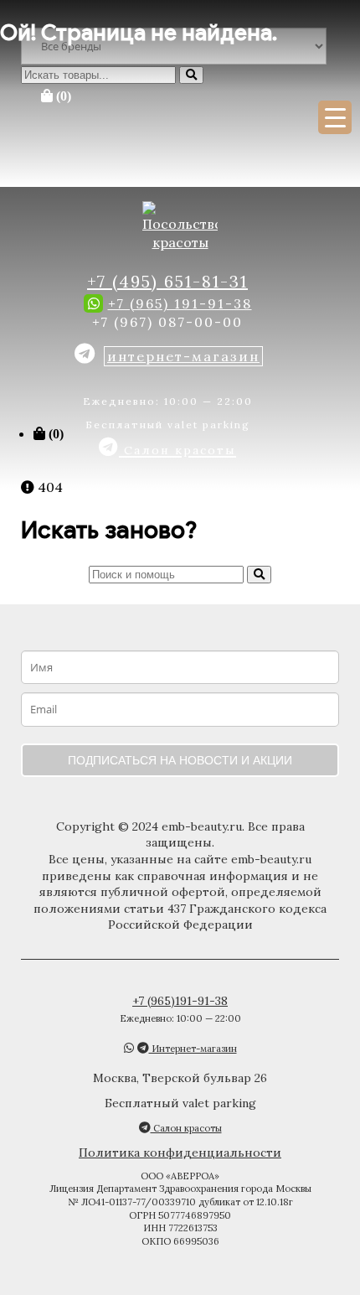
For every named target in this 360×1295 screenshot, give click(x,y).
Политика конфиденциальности (180, 1152)
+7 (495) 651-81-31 (167, 281)
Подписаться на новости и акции (180, 760)
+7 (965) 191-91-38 (180, 303)
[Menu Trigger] (335, 117)
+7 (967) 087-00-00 (167, 321)
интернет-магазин (183, 356)
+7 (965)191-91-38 (180, 1000)
